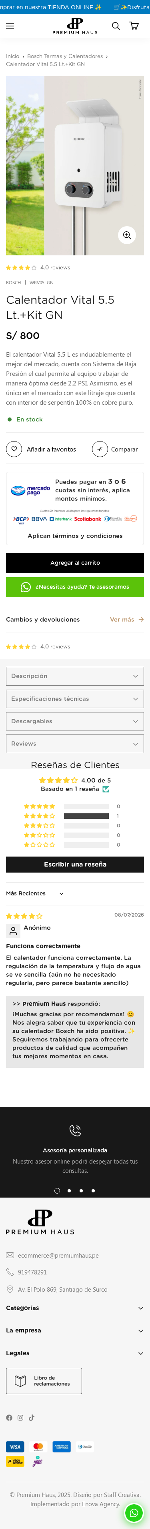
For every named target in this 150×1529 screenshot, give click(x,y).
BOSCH (13, 282)
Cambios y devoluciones (70, 619)
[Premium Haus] (75, 26)
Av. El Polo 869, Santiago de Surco (63, 1289)
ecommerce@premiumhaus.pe (58, 1255)
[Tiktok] (31, 1417)
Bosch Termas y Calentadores (65, 56)
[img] (24, 916)
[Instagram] (20, 1417)
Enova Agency (100, 1504)
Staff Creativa (122, 1495)
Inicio (12, 56)
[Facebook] (9, 1417)
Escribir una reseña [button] (75, 864)
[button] (134, 25)
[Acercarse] (127, 235)
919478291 (32, 1272)
